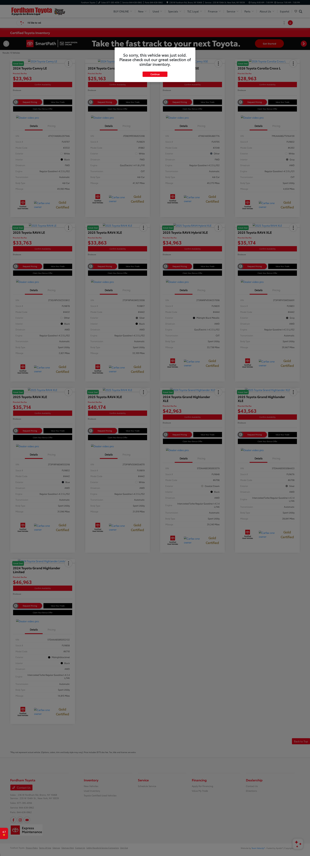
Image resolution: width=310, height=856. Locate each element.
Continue (155, 74)
